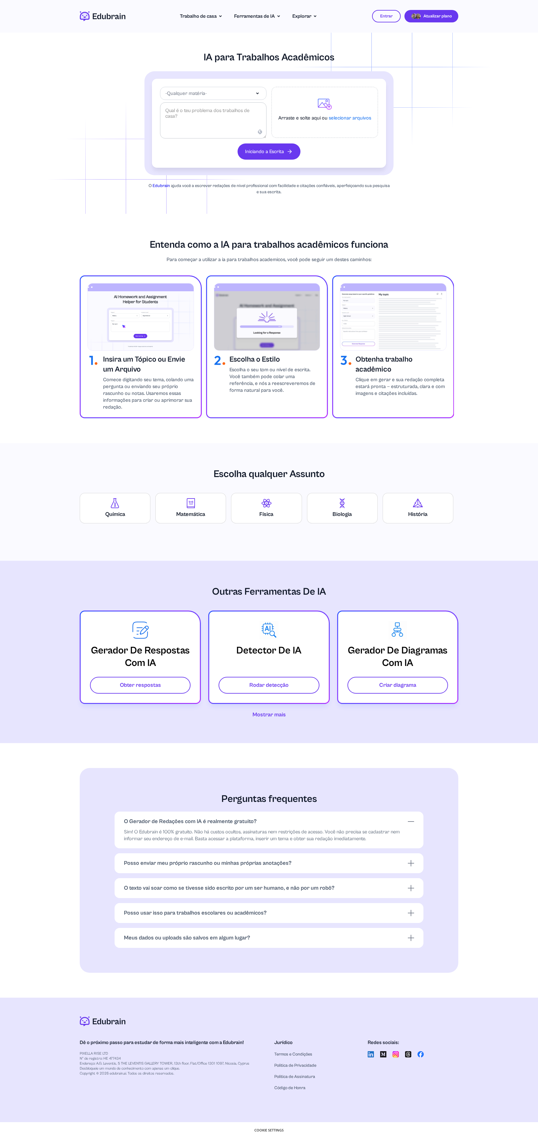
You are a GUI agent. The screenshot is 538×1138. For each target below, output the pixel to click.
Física (266, 514)
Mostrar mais (269, 714)
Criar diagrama (397, 685)
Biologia (342, 514)
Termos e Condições (293, 1054)
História (417, 514)
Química (115, 514)
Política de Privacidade (295, 1065)
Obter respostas (140, 685)
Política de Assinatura (294, 1076)
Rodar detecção (269, 685)
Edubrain (161, 185)
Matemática (190, 514)
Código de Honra (289, 1087)
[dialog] (269, 1130)
